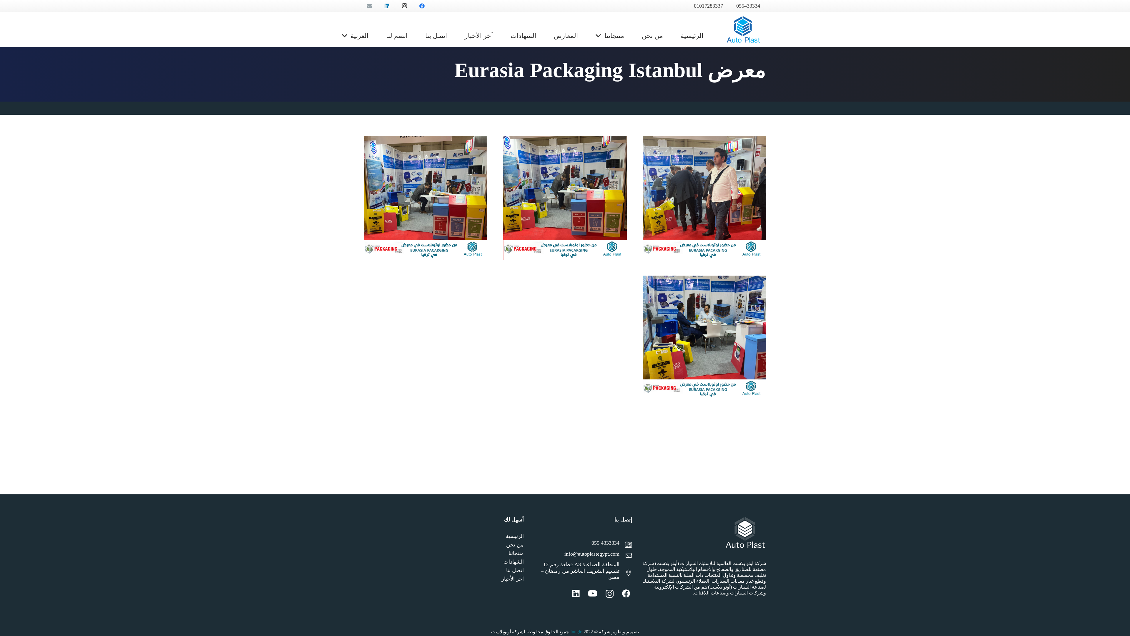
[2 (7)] (565, 197)
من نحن (515, 545)
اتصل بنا (515, 570)
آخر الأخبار (512, 579)
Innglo (576, 631)
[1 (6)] (704, 197)
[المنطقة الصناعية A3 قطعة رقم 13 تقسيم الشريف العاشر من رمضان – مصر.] (625, 573)
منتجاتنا (516, 553)
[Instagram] (610, 594)
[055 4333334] (625, 545)
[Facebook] (626, 593)
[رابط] (743, 29)
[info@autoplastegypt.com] (625, 556)
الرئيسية (515, 536)
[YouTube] (592, 593)
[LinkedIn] (576, 593)
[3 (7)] (425, 197)
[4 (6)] (704, 337)
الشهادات (513, 562)
